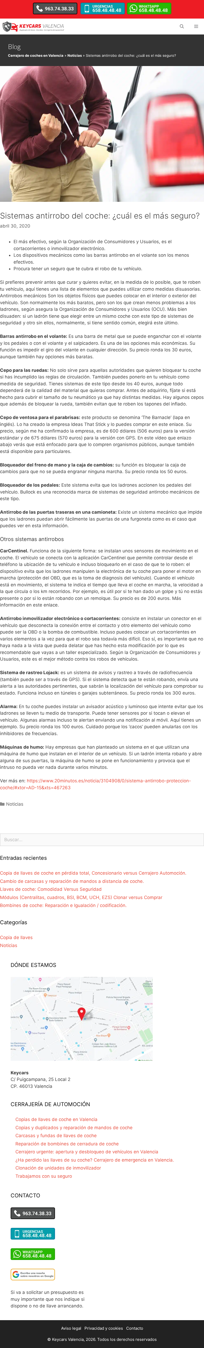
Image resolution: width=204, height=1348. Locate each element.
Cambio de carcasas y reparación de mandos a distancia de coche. (72, 881)
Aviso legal (71, 1328)
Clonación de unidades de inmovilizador (58, 1168)
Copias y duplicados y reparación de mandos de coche (74, 1127)
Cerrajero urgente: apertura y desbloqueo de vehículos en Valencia (86, 1151)
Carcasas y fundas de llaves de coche (56, 1135)
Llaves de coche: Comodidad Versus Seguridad (51, 889)
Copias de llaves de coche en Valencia (56, 1119)
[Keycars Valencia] (34, 26)
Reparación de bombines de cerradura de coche (67, 1143)
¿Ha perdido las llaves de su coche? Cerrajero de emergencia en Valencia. (94, 1160)
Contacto (134, 1328)
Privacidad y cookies (103, 1328)
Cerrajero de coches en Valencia (35, 55)
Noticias (74, 55)
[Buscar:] (102, 839)
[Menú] (196, 26)
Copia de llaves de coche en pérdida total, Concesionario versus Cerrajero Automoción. (93, 873)
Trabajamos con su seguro (43, 1176)
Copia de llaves (16, 937)
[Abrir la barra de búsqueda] (181, 26)
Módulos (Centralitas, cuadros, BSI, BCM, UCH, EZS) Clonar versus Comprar (81, 897)
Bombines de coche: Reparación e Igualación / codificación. (63, 905)
